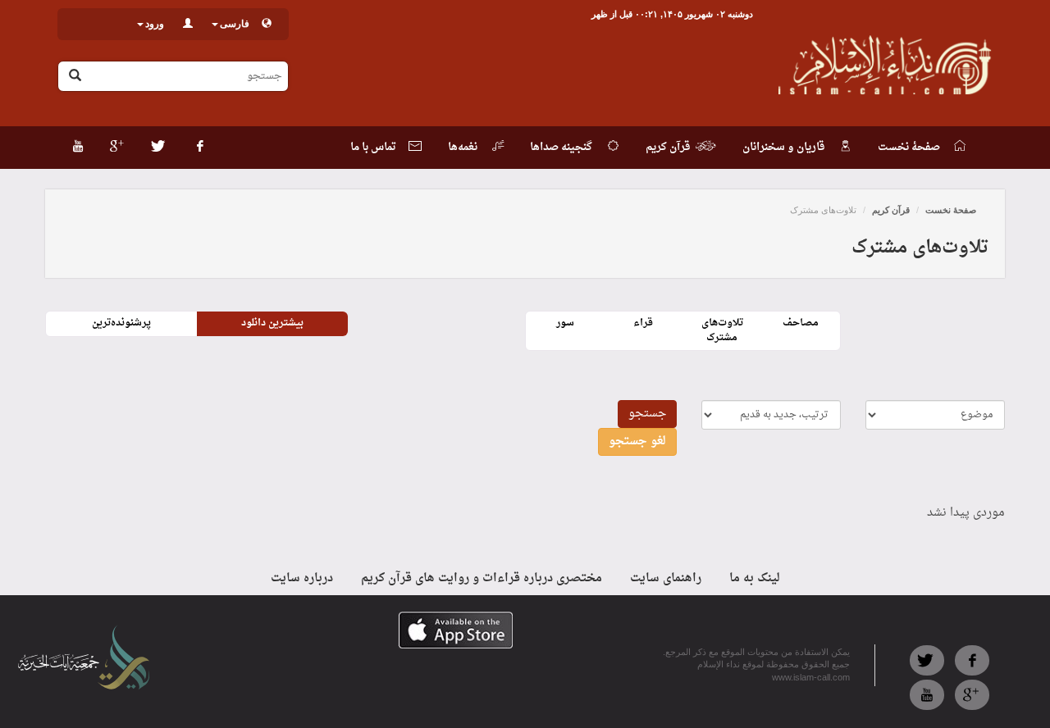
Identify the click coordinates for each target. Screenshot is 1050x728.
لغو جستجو (637, 441)
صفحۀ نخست (950, 210)
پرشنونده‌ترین (121, 323)
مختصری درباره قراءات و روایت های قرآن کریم (481, 578)
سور (565, 323)
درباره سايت (302, 578)
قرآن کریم (891, 210)
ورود (154, 24)
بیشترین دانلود (272, 323)
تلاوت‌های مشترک (722, 330)
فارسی (234, 24)
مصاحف (801, 323)
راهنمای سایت (665, 578)
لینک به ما (754, 578)
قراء (643, 323)
